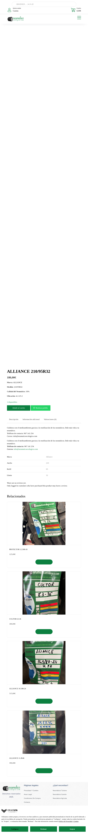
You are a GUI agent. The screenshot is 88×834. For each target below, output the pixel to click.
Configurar (15, 829)
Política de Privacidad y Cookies (68, 821)
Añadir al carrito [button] (44, 562)
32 (47, 475)
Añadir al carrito (18, 408)
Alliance (49, 457)
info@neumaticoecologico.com (26, 449)
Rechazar (43, 829)
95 (47, 469)
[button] (40, 408)
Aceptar (72, 829)
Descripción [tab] (13, 419)
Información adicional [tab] (31, 419)
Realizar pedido (42, 408)
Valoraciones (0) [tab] (50, 419)
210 (47, 463)
